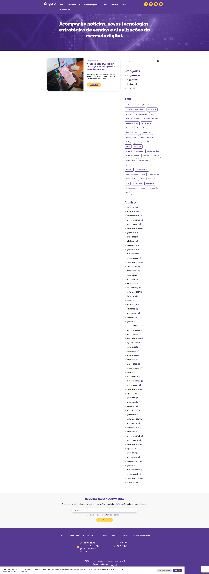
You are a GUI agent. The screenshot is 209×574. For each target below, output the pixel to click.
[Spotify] (156, 4)
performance (131, 165)
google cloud (131, 137)
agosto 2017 (132, 449)
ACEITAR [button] (177, 570)
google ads (147, 132)
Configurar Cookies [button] (164, 570)
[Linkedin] (151, 4)
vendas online (154, 188)
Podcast (130, 84)
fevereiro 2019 (133, 427)
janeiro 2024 (132, 275)
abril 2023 (131, 309)
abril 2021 (131, 406)
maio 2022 (131, 355)
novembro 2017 (133, 436)
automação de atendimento (147, 105)
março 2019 (132, 423)
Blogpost (131, 76)
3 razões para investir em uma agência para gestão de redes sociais (101, 66)
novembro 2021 (133, 381)
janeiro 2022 (132, 372)
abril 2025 (131, 241)
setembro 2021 (133, 389)
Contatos (63, 10)
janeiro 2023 (132, 322)
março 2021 (132, 410)
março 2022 (132, 364)
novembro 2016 (133, 470)
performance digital (147, 165)
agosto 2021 (132, 394)
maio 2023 (131, 305)
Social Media (137, 183)
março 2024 (132, 271)
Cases (105, 5)
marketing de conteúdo (134, 151)
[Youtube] (161, 4)
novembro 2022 (133, 330)
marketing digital (153, 151)
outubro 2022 (132, 334)
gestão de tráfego (132, 132)
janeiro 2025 (132, 250)
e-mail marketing (132, 123)
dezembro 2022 (133, 326)
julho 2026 (131, 207)
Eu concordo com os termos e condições (106, 515)
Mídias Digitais (144, 160)
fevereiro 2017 (133, 461)
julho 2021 (131, 398)
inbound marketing (146, 137)
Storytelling (150, 183)
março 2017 (132, 457)
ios (156, 142)
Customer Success (133, 119)
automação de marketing (135, 109)
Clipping (130, 80)
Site (127, 183)
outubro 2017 (132, 440)
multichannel (131, 160)
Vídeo (129, 88)
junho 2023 (131, 300)
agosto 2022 (132, 343)
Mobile (156, 155)
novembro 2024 (133, 254)
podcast (129, 169)
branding (129, 114)
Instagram (129, 142)
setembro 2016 (133, 478)
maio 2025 (131, 237)
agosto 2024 (132, 266)
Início (62, 5)
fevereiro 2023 (133, 317)
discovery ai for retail (150, 119)
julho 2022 (131, 347)
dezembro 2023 (133, 279)
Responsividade (131, 179)
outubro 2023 (132, 288)
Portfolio (114, 5)
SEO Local (151, 179)
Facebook (129, 128)
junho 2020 (131, 415)
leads (128, 146)
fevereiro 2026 (133, 216)
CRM (152, 114)
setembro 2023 (133, 292)
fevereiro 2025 (133, 245)
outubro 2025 (132, 224)
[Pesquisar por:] (143, 61)
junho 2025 (131, 233)
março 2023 (132, 313)
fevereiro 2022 (133, 368)
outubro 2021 (132, 385)
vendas (142, 188)
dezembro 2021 (133, 377)
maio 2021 (131, 402)
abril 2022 (131, 360)
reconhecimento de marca (135, 174)
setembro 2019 (133, 419)
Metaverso (147, 155)
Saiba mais (94, 85)
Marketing (137, 146)
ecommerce (146, 123)
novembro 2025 (133, 220)
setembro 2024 (133, 262)
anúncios (129, 105)
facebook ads (142, 128)
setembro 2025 (133, 228)
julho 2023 (131, 296)
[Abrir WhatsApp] (203, 568)
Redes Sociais (154, 174)
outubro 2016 (132, 474)
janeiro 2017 (132, 466)
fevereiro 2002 (133, 482)
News (124, 5)
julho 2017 (131, 453)
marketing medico (132, 155)
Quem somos (73, 5)
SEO (142, 179)
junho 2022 (131, 351)
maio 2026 (131, 211)
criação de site (141, 114)
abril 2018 (131, 432)
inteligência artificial (144, 142)
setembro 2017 (133, 444)
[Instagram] (146, 4)
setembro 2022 (133, 338)
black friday (152, 109)
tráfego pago (131, 188)
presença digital (141, 169)
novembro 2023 (133, 283)
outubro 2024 (132, 258)
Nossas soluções (90, 5)
